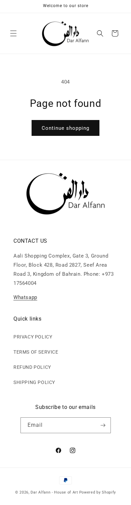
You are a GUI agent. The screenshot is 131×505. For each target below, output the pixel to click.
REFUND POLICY (32, 367)
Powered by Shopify (97, 492)
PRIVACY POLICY (32, 336)
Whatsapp (25, 297)
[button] (13, 33)
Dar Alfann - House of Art (54, 492)
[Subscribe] (103, 425)
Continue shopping (65, 128)
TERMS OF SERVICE (35, 352)
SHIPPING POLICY (34, 382)
